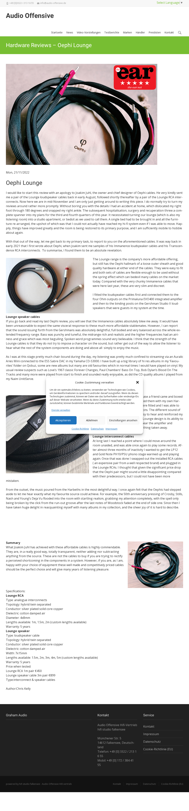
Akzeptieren (63, 420)
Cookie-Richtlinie (80, 428)
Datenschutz (97, 428)
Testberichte (111, 32)
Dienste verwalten (60, 410)
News (69, 32)
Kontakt (169, 32)
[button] (137, 382)
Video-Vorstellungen (89, 32)
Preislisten (155, 32)
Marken (127, 32)
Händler (140, 32)
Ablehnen (92, 420)
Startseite (57, 32)
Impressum (111, 428)
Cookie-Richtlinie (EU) (158, 749)
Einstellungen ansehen (123, 420)
